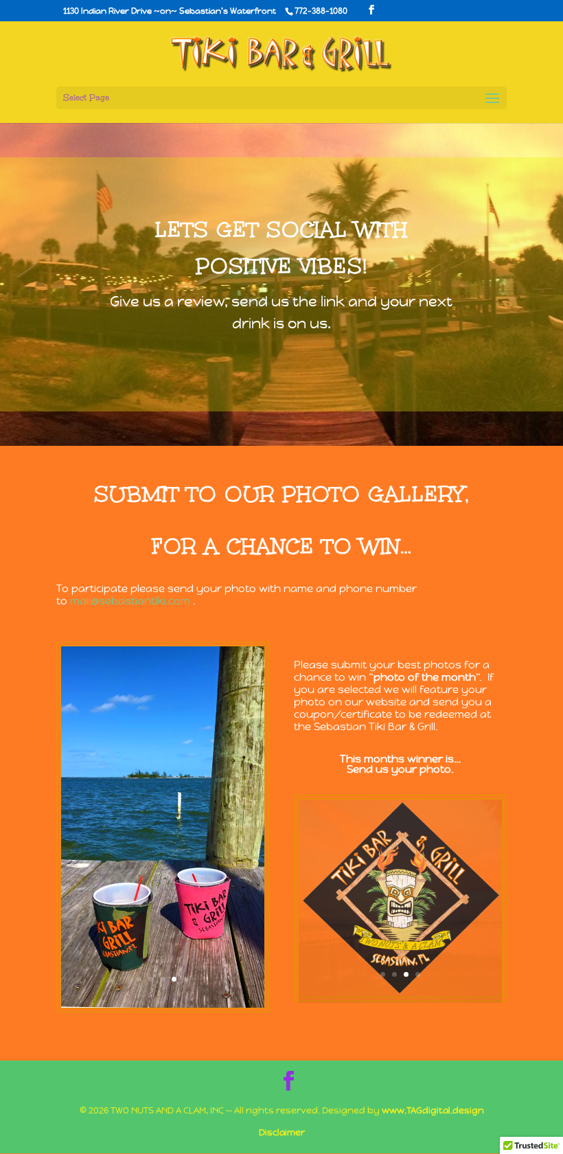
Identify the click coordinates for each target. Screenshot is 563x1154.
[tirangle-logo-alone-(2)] (400, 992)
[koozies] (162, 1003)
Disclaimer (282, 1132)
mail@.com (130, 600)
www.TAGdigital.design (433, 1110)
